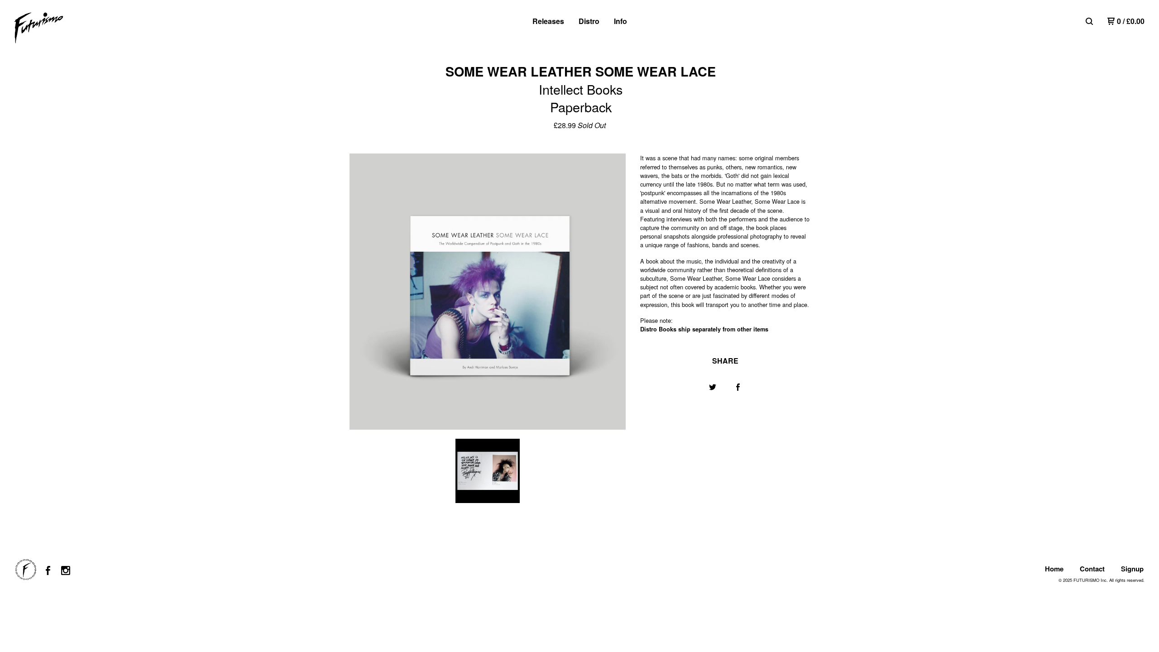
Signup (1132, 569)
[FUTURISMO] (61, 28)
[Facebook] (48, 570)
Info (620, 21)
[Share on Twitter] (712, 387)
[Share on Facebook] (738, 387)
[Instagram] (65, 570)
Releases (548, 21)
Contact (1092, 569)
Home (1054, 569)
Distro (589, 21)
